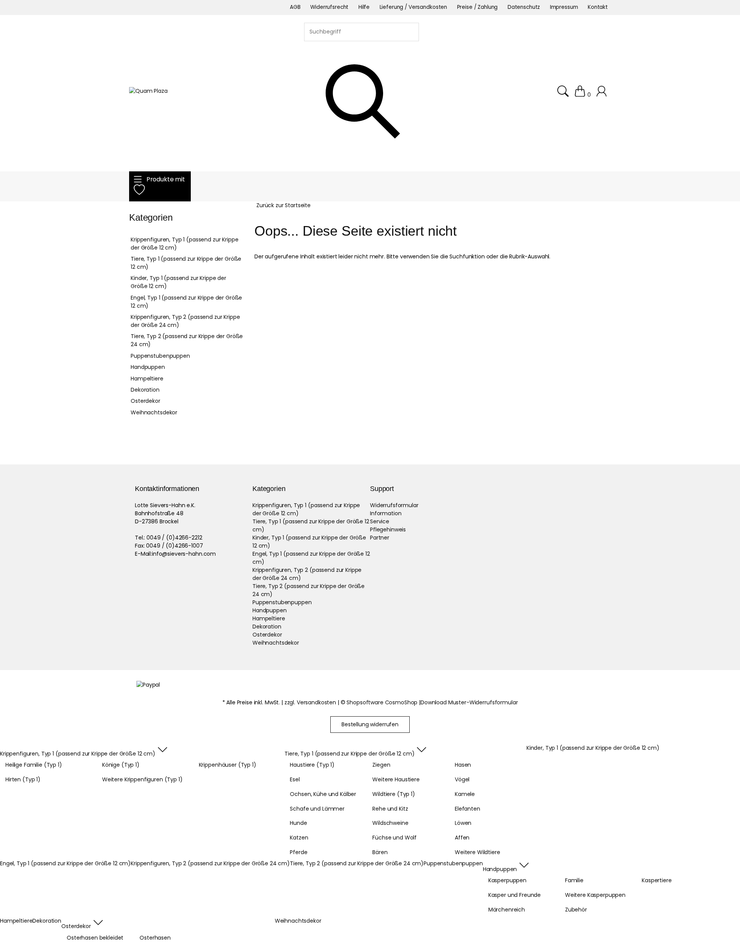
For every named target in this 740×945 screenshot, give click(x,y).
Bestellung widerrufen (370, 724)
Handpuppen (148, 367)
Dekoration (145, 390)
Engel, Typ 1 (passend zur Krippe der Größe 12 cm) (186, 302)
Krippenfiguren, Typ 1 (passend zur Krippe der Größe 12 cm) (184, 243)
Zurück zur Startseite (283, 205)
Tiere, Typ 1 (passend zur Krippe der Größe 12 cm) (186, 263)
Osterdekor (145, 401)
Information (385, 513)
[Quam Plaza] (148, 91)
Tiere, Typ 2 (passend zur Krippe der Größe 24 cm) (187, 340)
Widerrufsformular (394, 505)
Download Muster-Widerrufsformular (469, 702)
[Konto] (602, 95)
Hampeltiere (147, 378)
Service (379, 521)
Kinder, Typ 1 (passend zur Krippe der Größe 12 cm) (178, 282)
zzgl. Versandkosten (310, 702)
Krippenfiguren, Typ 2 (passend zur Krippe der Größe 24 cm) (185, 321)
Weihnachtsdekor (154, 412)
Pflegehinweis (388, 529)
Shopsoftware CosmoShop (381, 702)
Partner (379, 537)
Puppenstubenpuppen (160, 356)
